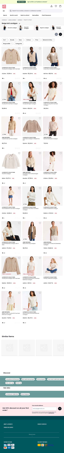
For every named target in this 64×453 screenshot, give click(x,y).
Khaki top (18, 383)
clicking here (51, 413)
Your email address (37, 405)
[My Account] (51, 6)
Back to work (14, 15)
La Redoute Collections (12, 394)
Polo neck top (9, 383)
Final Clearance (46, 15)
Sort (4, 40)
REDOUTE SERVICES (42, 424)
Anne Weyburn (25, 394)
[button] (60, 6)
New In (5, 15)
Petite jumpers (41, 379)
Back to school (25, 15)
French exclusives (8, 427)
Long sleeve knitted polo (12, 379)
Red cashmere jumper (28, 379)
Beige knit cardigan (28, 19)
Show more (32, 434)
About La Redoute (8, 424)
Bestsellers (35, 15)
